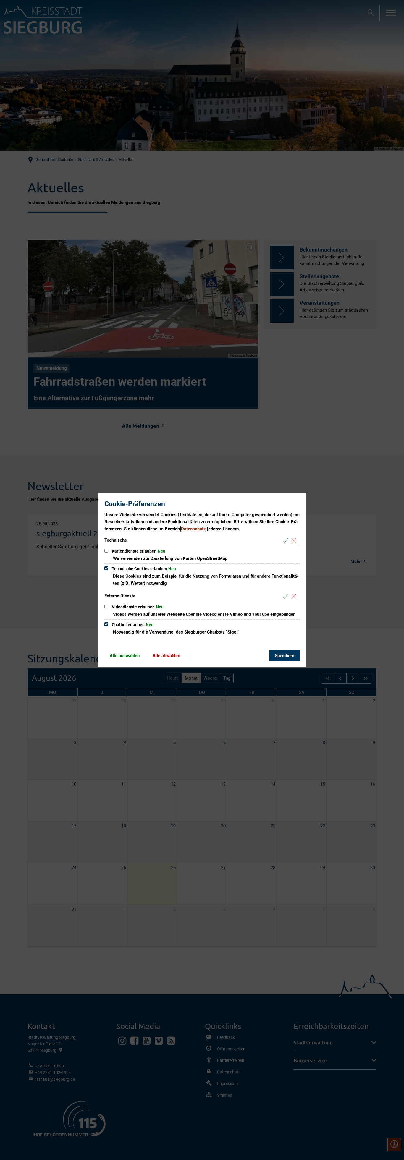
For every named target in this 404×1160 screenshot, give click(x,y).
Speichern (284, 655)
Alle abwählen (166, 655)
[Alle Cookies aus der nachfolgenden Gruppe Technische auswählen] (286, 540)
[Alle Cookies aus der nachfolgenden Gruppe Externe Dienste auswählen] (286, 596)
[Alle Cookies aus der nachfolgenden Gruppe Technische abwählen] (295, 540)
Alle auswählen (125, 655)
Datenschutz (193, 529)
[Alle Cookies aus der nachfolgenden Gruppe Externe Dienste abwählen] (295, 596)
